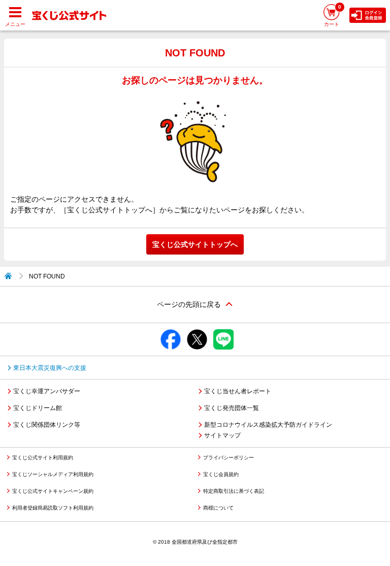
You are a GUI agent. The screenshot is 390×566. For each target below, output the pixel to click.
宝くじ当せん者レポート (237, 391)
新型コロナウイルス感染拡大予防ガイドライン (268, 424)
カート (332, 15)
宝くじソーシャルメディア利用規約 (52, 474)
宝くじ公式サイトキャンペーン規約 (52, 491)
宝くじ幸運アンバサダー (46, 391)
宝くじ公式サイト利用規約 (42, 457)
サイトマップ (222, 435)
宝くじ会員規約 (221, 474)
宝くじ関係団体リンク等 (46, 424)
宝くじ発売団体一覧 (231, 408)
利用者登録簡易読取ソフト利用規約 (52, 508)
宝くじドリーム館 (37, 408)
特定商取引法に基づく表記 (233, 491)
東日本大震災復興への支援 (49, 367)
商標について (218, 508)
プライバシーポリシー (228, 457)
